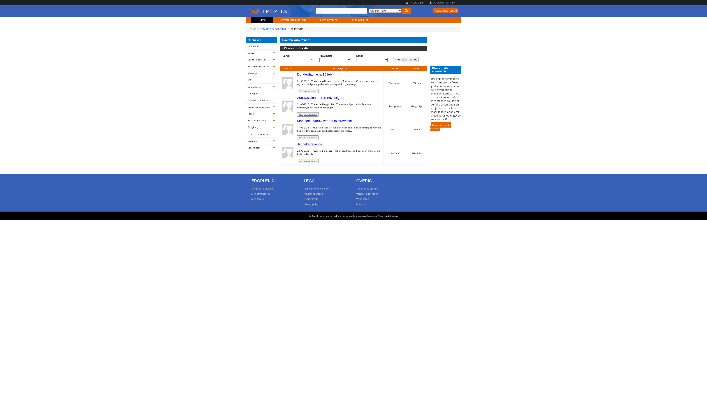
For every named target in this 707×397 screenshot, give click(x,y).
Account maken (443, 2)
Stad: (359, 56)
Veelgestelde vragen (367, 193)
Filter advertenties (406, 59)
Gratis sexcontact (273, 29)
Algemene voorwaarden (317, 188)
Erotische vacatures (258, 134)
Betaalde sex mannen (259, 100)
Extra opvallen (329, 20)
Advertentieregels (313, 193)
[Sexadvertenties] (269, 10)
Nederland (253, 46)
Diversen (252, 140)
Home (262, 20)
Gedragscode (311, 199)
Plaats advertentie (446, 10)
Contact (360, 204)
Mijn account (360, 20)
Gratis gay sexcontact (259, 106)
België (251, 52)
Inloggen (416, 2)
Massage (252, 73)
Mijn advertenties (260, 193)
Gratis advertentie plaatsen (440, 126)
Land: (286, 56)
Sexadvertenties (366, 215)
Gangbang (253, 127)
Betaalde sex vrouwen (259, 66)
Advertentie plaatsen (293, 20)
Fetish (251, 113)
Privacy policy (311, 204)
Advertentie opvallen (367, 188)
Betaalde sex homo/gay (254, 90)
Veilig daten (362, 199)
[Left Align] (406, 11)
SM (249, 80)
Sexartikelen (254, 147)
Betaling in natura (257, 120)
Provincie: (325, 56)
